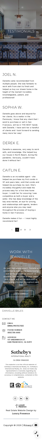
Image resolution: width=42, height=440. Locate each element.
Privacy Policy (31, 425)
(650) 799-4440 (14, 332)
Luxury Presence (21, 413)
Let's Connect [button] (21, 294)
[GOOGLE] (27, 398)
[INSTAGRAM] (15, 398)
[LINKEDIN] (21, 398)
